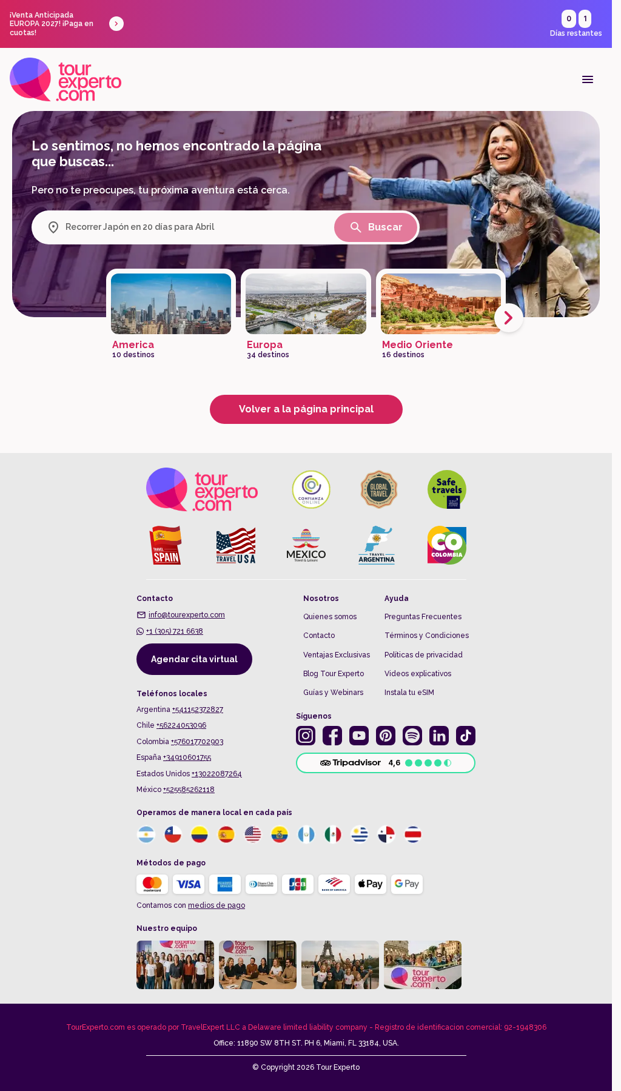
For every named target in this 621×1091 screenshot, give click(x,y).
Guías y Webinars (333, 692)
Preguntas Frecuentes (423, 617)
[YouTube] (359, 735)
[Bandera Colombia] (199, 834)
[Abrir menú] (587, 79)
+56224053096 (181, 725)
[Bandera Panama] (386, 834)
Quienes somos (330, 617)
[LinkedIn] (439, 735)
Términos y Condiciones (426, 635)
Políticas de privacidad (423, 655)
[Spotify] (412, 735)
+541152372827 (197, 709)
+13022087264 (217, 774)
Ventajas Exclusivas (336, 655)
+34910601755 (187, 757)
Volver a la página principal (306, 409)
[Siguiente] (508, 317)
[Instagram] (305, 735)
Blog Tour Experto (333, 674)
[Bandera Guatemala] (306, 834)
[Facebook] (332, 735)
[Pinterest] (385, 735)
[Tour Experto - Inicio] (65, 79)
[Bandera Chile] (173, 834)
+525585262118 (189, 789)
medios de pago (216, 905)
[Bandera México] (333, 834)
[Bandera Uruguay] (359, 834)
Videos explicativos (417, 674)
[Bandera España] (226, 834)
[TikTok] (465, 735)
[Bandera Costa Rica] (413, 834)
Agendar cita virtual (194, 659)
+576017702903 (197, 741)
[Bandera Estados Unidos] (253, 834)
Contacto (319, 635)
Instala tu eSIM (409, 692)
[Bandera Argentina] (146, 834)
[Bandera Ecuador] (279, 834)
